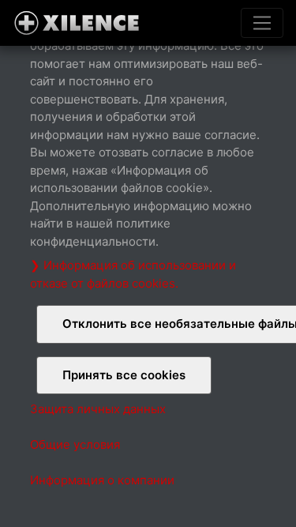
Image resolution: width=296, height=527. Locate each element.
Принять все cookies (123, 374)
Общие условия (75, 444)
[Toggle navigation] (262, 23)
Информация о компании (102, 479)
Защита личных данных (98, 408)
